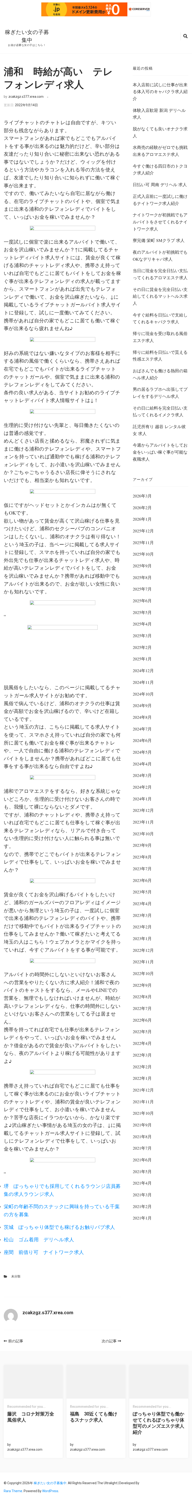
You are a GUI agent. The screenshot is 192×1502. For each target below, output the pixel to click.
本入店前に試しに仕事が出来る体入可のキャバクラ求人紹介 (160, 91)
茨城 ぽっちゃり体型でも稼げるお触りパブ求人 (59, 1227)
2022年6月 (142, 1020)
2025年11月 (143, 542)
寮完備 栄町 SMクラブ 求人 (159, 240)
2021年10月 (143, 1113)
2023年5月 (142, 892)
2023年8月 (142, 857)
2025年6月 (142, 600)
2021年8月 (142, 1136)
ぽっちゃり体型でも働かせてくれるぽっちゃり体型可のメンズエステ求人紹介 (158, 1423)
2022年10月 (143, 973)
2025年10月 (143, 554)
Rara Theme (13, 1491)
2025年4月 (142, 624)
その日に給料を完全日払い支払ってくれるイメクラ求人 (160, 411)
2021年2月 (142, 1206)
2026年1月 (142, 519)
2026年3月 (142, 496)
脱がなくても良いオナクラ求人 (160, 132)
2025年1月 (142, 659)
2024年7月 (142, 729)
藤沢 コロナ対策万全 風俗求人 (33, 1417)
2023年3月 (142, 915)
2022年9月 (142, 985)
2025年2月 (142, 647)
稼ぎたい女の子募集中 (50, 1483)
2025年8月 (142, 577)
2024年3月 (142, 775)
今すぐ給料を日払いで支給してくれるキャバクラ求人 (160, 318)
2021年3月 (142, 1194)
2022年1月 (142, 1078)
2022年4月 (142, 1043)
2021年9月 (142, 1125)
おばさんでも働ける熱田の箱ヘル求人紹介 (160, 374)
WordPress (50, 1491)
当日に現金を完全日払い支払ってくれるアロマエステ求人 (160, 274)
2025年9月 (142, 565)
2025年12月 (143, 531)
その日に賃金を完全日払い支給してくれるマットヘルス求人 (160, 296)
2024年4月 (142, 764)
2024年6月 (142, 740)
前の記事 (15, 1341)
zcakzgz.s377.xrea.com (26, 96)
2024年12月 (143, 670)
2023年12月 (143, 810)
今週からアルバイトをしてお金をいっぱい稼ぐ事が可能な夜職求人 (160, 452)
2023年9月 (142, 845)
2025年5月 (142, 612)
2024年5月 (142, 752)
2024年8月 (142, 717)
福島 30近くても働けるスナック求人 (93, 1417)
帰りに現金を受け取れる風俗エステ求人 (160, 337)
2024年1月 (142, 799)
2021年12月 (143, 1090)
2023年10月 (143, 833)
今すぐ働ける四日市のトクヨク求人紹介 (160, 169)
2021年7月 (142, 1148)
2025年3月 (142, 635)
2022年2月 (142, 1066)
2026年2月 (142, 507)
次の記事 (109, 1341)
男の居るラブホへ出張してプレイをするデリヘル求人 (160, 392)
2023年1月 (142, 938)
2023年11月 (143, 822)
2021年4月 (142, 1183)
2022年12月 (143, 950)
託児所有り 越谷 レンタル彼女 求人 (159, 430)
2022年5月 (142, 1031)
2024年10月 (143, 694)
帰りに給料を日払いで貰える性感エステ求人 (160, 355)
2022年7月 (142, 1008)
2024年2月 (142, 787)
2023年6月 (142, 880)
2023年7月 (142, 868)
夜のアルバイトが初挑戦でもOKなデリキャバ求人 (160, 255)
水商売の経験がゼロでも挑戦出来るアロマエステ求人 (160, 150)
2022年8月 (142, 996)
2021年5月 (142, 1171)
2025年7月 (142, 589)
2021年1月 (142, 1218)
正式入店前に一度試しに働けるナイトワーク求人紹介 (160, 199)
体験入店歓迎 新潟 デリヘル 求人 (159, 113)
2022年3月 (142, 1055)
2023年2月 (142, 927)
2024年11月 (143, 682)
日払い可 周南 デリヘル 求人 (160, 184)
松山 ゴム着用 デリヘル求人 (39, 1239)
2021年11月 (143, 1101)
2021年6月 (142, 1160)
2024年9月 (142, 705)
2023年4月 (142, 903)
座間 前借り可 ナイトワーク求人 (44, 1252)
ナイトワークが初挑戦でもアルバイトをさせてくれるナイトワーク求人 (160, 221)
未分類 (15, 1276)
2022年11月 (143, 961)
